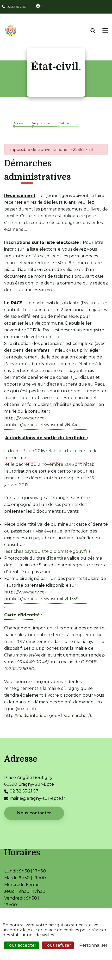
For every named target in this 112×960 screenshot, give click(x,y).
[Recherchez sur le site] (96, 30)
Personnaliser (93, 945)
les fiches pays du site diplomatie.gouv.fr (46, 551)
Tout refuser (58, 945)
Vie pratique (41, 123)
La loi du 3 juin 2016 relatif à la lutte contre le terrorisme (51, 454)
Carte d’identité (22, 614)
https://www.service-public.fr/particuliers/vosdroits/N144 (40, 421)
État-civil (64, 123)
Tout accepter (21, 945)
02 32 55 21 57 (17, 7)
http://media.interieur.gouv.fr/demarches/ (47, 715)
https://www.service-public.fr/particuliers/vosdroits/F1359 (41, 595)
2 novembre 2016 (56, 464)
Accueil (19, 123)
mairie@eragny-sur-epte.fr (37, 798)
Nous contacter (34, 812)
